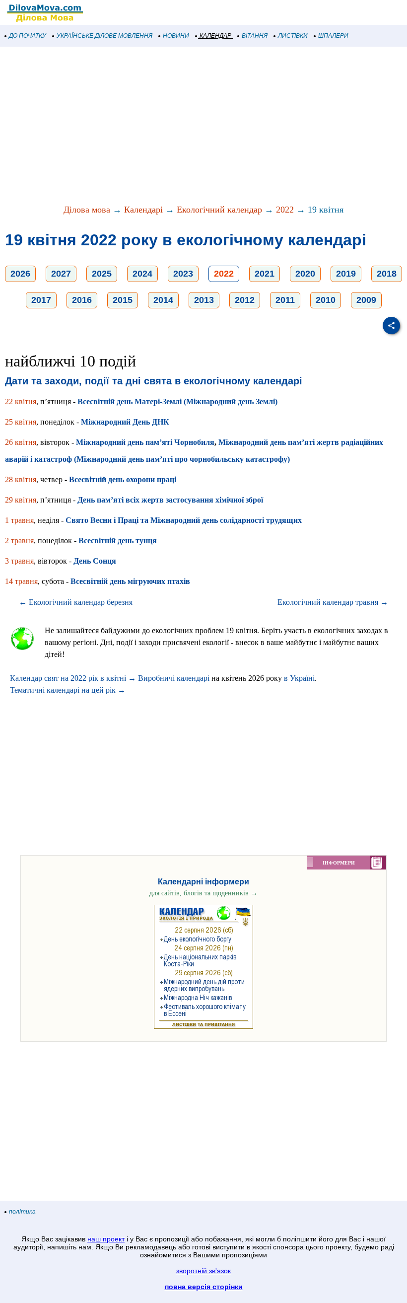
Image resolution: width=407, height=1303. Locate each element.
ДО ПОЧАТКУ (27, 35)
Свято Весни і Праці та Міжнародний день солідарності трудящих (184, 520)
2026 (20, 274)
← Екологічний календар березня (76, 602)
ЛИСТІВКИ (292, 35)
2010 (326, 300)
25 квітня (20, 422)
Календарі (143, 210)
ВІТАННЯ (254, 35)
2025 (102, 274)
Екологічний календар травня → (332, 602)
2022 (285, 210)
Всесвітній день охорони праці (122, 479)
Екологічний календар (219, 210)
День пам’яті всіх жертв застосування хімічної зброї (170, 500)
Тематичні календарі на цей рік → (68, 690)
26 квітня (20, 442)
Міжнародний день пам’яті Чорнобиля (145, 442)
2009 (366, 300)
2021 (264, 274)
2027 (61, 274)
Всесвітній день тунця (117, 540)
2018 (387, 274)
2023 (183, 274)
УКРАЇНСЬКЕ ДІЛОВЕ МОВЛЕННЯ (104, 35)
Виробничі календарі (173, 678)
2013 (204, 300)
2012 (245, 300)
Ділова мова (87, 210)
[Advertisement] (203, 126)
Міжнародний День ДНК (125, 422)
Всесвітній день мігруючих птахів (130, 581)
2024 (142, 274)
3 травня (19, 561)
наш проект (106, 1239)
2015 (123, 300)
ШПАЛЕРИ (333, 35)
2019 (346, 274)
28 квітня (20, 479)
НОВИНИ (176, 35)
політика (22, 1211)
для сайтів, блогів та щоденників (203, 893)
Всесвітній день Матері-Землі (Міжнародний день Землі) (177, 401)
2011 (285, 300)
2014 (163, 300)
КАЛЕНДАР (215, 35)
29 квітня (20, 500)
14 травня (21, 581)
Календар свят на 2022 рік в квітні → (73, 678)
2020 (305, 274)
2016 (82, 300)
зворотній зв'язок (203, 1271)
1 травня (19, 520)
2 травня (19, 540)
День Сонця (94, 561)
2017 (41, 300)
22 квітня (20, 401)
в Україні (299, 678)
